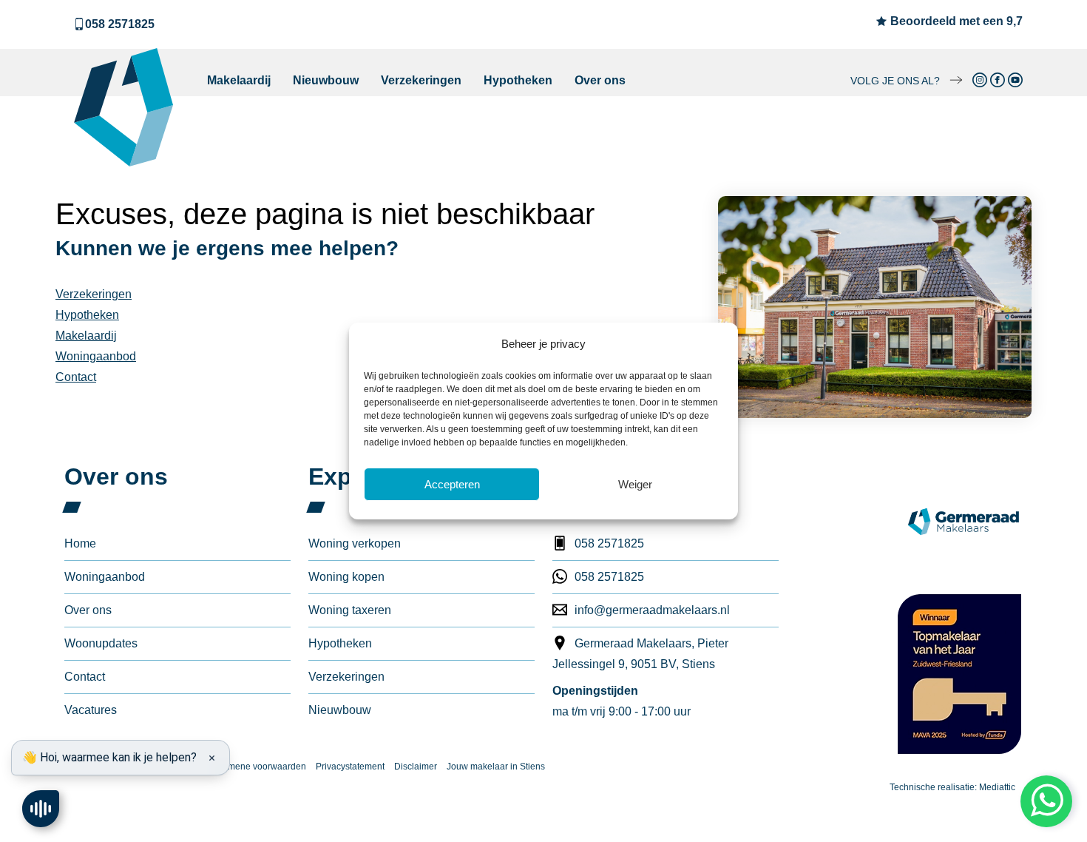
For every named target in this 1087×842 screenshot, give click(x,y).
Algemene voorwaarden (257, 766)
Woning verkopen (354, 543)
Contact (75, 377)
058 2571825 (120, 24)
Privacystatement (350, 766)
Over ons (600, 80)
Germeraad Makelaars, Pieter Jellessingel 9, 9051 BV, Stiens (640, 653)
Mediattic (997, 787)
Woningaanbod (95, 356)
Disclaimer (415, 766)
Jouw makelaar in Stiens (496, 766)
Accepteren (452, 484)
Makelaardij (239, 80)
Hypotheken (518, 80)
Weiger (635, 484)
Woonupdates (101, 643)
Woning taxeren (349, 610)
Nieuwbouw (326, 80)
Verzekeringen (421, 80)
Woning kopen (346, 576)
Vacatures (90, 710)
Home (80, 543)
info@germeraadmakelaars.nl (652, 610)
